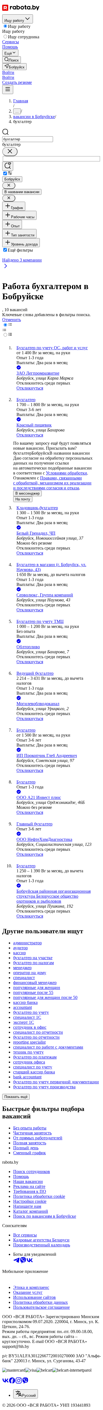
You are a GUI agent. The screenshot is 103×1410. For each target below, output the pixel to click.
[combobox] (27, 139)
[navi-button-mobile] (7, 89)
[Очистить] (10, 151)
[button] (8, 72)
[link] (11, 59)
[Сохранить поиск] (7, 166)
